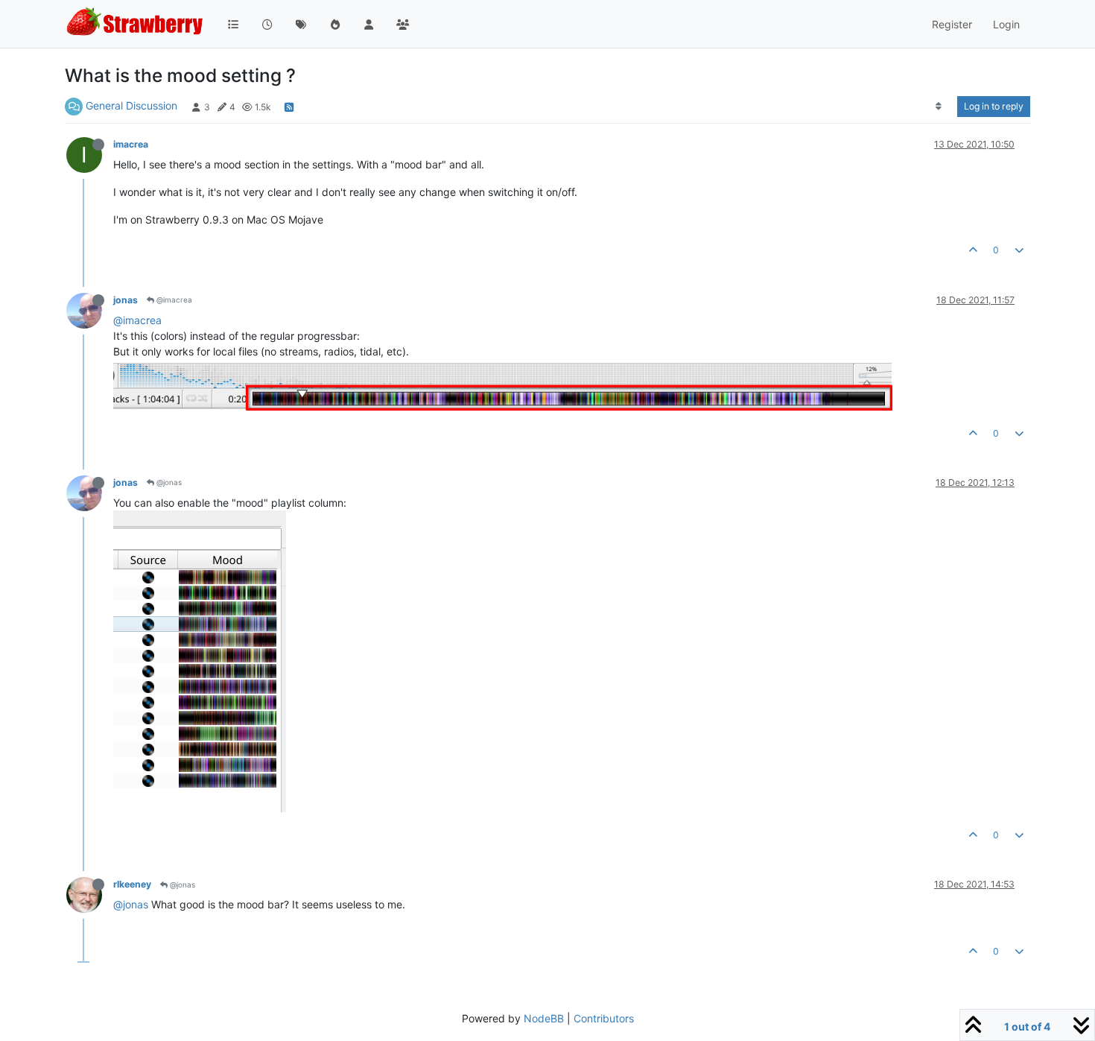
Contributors (604, 1018)
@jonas (168, 482)
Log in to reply (993, 106)
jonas (125, 300)
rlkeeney (132, 884)
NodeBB (544, 1018)
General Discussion (131, 105)
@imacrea (173, 299)
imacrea (130, 144)
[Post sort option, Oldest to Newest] (939, 106)
